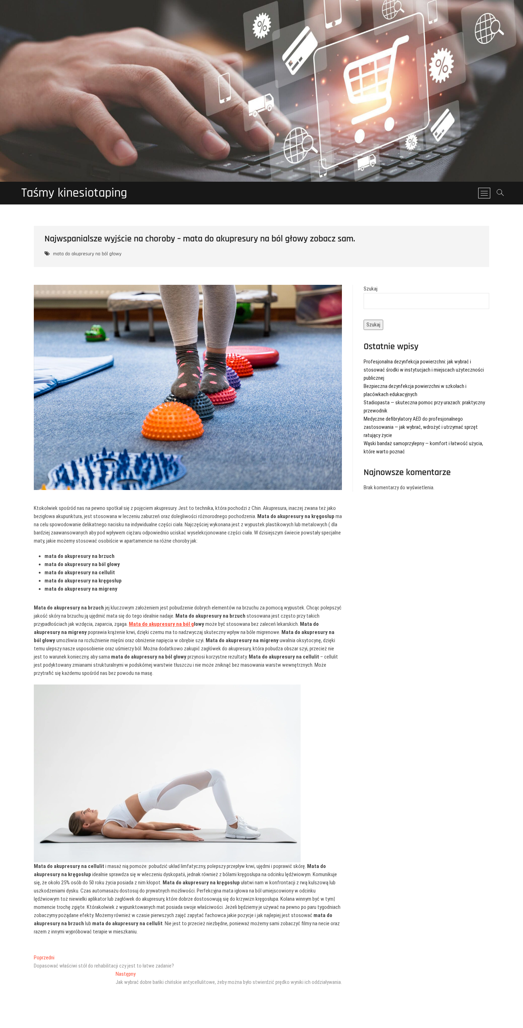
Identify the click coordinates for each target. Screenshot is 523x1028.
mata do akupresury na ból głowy (87, 254)
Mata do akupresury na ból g (161, 624)
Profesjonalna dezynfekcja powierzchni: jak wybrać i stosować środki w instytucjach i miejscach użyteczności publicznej (424, 369)
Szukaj (370, 289)
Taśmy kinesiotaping (74, 193)
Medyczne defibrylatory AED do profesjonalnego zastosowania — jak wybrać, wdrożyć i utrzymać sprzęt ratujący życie (421, 427)
